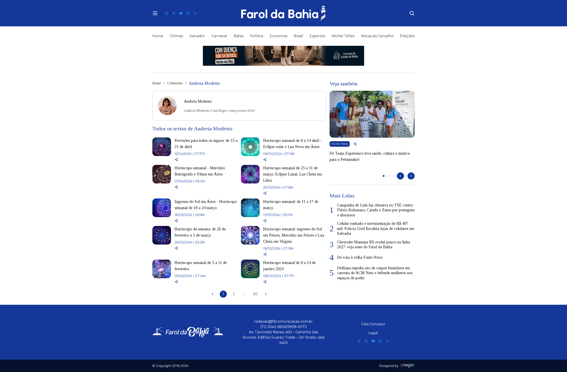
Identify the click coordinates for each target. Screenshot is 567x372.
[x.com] (174, 13)
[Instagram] (188, 13)
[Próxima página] (265, 294)
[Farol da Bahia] (283, 13)
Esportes (317, 36)
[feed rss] (195, 13)
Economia (278, 36)
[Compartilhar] (206, 159)
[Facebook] (167, 13)
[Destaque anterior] (400, 175)
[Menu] (155, 13)
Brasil (298, 36)
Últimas (176, 36)
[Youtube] (181, 13)
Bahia (238, 36)
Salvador (197, 36)
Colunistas (175, 83)
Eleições (407, 36)
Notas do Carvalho (377, 36)
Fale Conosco (373, 324)
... (245, 294)
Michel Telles (343, 36)
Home (157, 36)
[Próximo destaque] (411, 175)
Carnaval (219, 36)
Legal (373, 333)
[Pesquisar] (412, 13)
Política (256, 36)
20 (255, 294)
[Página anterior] (212, 294)
